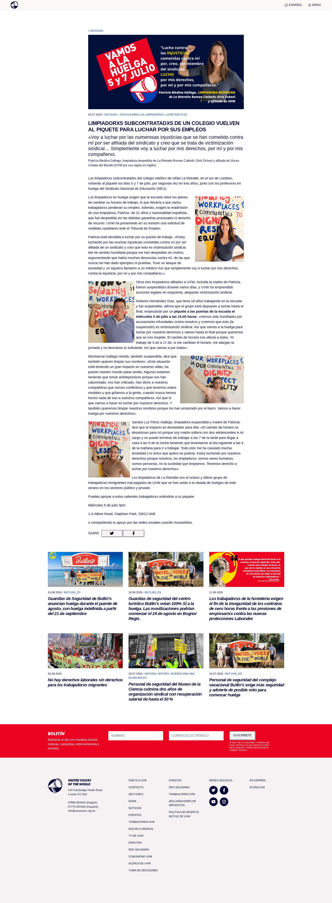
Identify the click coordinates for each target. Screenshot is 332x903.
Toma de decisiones (143, 870)
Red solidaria (139, 849)
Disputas (135, 842)
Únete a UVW (138, 780)
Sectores (136, 794)
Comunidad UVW (140, 856)
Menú (316, 5)
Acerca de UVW (140, 863)
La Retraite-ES (176, 114)
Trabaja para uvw (182, 794)
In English (257, 787)
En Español (258, 780)
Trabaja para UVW (142, 821)
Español (295, 5)
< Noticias (95, 30)
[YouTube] (213, 801)
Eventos (135, 814)
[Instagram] (224, 801)
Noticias (110, 114)
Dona (132, 801)
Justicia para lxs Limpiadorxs (141, 114)
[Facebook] (224, 790)
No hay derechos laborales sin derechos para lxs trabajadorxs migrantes (85, 682)
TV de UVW (136, 835)
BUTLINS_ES (72, 592)
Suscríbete (242, 735)
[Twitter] (213, 790)
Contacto (136, 787)
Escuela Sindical (141, 828)
